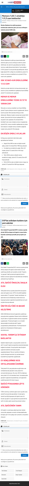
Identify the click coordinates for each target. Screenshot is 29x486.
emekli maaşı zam (10, 168)
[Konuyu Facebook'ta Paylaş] (2, 56)
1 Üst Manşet (9, 225)
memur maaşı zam (18, 168)
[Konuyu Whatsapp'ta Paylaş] (8, 56)
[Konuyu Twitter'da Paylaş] (5, 56)
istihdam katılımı (10, 420)
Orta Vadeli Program (18, 420)
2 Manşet (9, 20)
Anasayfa (4, 20)
